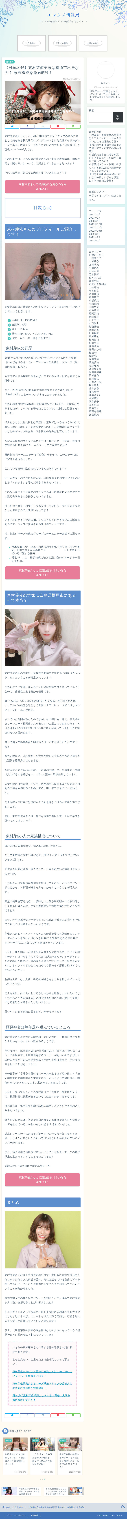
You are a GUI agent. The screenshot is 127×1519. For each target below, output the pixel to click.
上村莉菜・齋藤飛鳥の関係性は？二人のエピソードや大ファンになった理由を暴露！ (105, 138)
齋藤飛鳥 (94, 414)
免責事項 (34, 1515)
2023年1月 (95, 221)
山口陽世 (94, 323)
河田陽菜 (94, 359)
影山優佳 (94, 326)
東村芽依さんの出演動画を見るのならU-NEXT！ (42, 186)
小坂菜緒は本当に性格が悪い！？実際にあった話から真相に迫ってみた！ (105, 157)
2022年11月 (95, 227)
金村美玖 (94, 398)
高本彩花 (94, 404)
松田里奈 (94, 343)
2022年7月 (95, 240)
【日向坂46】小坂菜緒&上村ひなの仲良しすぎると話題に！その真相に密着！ (105, 177)
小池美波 (94, 310)
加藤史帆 (94, 281)
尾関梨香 (94, 316)
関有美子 (94, 401)
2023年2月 (95, 217)
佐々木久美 (95, 277)
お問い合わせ (96, 255)
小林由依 (94, 307)
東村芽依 (94, 336)
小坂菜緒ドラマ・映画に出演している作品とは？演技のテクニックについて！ (105, 167)
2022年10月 (95, 230)
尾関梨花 (94, 313)
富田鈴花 (94, 297)
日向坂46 (9, 62)
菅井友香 (94, 388)
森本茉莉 (94, 346)
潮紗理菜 (94, 365)
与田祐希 (94, 268)
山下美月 (94, 320)
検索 (91, 110)
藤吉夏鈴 (94, 391)
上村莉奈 (94, 261)
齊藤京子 (94, 408)
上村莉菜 (94, 264)
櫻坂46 (93, 352)
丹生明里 (94, 271)
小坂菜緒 (94, 300)
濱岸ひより (95, 369)
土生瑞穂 (94, 287)
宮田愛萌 (94, 294)
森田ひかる (95, 349)
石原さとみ (95, 382)
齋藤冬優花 (95, 411)
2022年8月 (95, 237)
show (47, 208)
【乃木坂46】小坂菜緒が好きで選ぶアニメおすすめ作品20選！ (105, 148)
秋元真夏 (94, 385)
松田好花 (94, 339)
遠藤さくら (95, 395)
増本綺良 (94, 290)
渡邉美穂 (94, 362)
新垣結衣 (94, 329)
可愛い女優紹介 (97, 284)
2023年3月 (95, 214)
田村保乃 (94, 375)
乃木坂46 (94, 274)
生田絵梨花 (95, 372)
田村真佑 (94, 378)
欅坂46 (93, 356)
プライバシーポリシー (16, 1515)
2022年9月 (95, 234)
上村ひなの (95, 258)
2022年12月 (95, 224)
